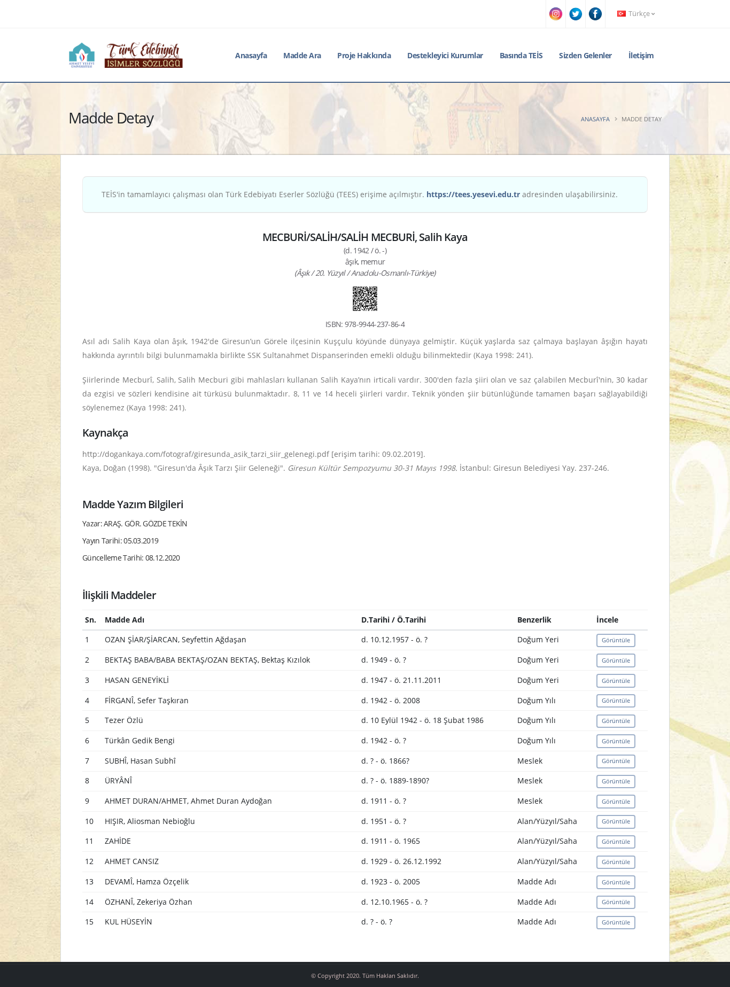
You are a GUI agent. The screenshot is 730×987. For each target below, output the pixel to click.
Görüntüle (616, 640)
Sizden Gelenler (585, 55)
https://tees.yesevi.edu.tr (473, 194)
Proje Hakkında (364, 55)
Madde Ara (302, 55)
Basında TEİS (521, 55)
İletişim (641, 55)
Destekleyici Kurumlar (445, 55)
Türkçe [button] (639, 13)
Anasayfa (251, 55)
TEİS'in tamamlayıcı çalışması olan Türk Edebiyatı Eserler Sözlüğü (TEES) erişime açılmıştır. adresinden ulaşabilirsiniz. (360, 194)
